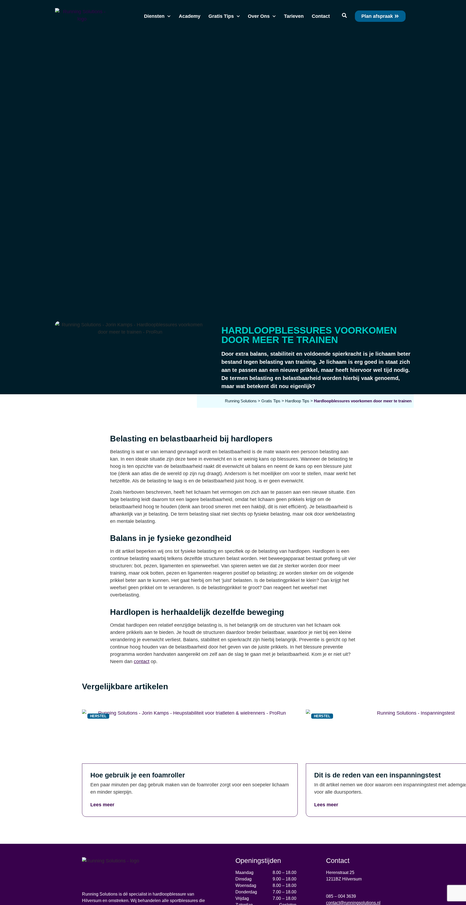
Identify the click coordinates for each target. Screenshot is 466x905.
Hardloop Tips (297, 401)
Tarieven (294, 16)
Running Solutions (241, 401)
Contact (321, 16)
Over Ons (259, 16)
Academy (189, 16)
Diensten (154, 16)
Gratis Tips (221, 16)
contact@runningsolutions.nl (353, 902)
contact (141, 661)
